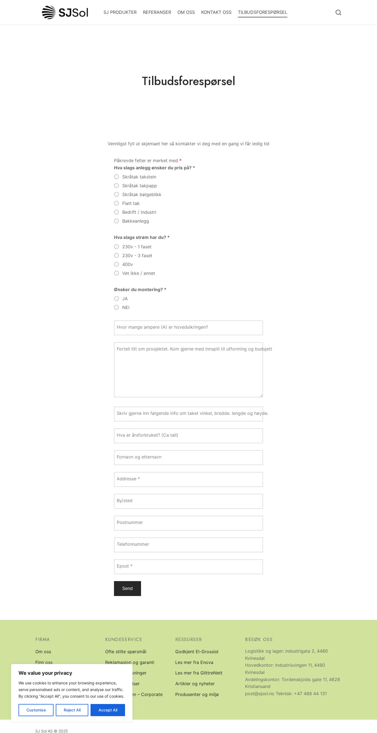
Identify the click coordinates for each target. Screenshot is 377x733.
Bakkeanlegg (135, 221)
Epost (124, 566)
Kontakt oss (216, 12)
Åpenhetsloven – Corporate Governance (134, 698)
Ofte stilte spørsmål (125, 651)
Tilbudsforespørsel (262, 12)
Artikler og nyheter (195, 683)
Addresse (128, 478)
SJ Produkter (120, 12)
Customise (36, 710)
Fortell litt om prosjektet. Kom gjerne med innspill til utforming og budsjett (194, 349)
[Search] (338, 12)
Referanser (157, 12)
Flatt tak (131, 203)
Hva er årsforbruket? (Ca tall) (147, 435)
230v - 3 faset (137, 255)
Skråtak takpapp (139, 185)
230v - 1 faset (137, 246)
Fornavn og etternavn (139, 457)
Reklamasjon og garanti (129, 662)
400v (127, 264)
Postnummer (130, 522)
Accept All (108, 710)
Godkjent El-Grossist (197, 651)
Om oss (186, 12)
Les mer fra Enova (194, 662)
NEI (125, 307)
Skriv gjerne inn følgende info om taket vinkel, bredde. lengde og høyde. (192, 413)
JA (125, 298)
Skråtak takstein (139, 177)
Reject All (72, 710)
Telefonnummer (133, 544)
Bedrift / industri (139, 212)
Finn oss (43, 662)
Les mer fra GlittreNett (198, 673)
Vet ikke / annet (138, 273)
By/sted (124, 500)
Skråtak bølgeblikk (141, 194)
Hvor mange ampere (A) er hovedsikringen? (162, 327)
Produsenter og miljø (197, 694)
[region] (71, 693)
